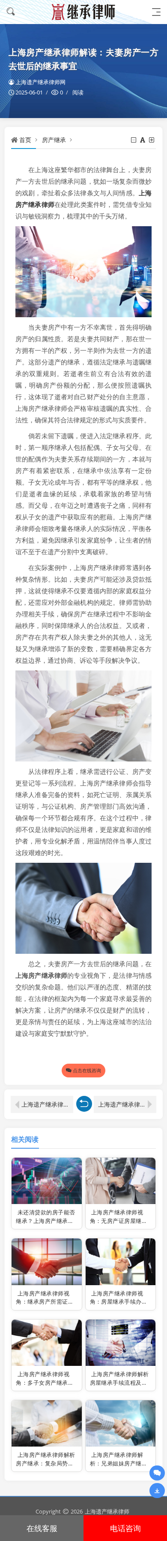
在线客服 (42, 1528)
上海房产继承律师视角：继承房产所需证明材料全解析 (45, 1301)
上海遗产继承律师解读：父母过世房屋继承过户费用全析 (127, 1104)
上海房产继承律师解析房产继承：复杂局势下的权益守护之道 (45, 1463)
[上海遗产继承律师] (83, 12)
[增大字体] (152, 140)
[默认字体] (143, 140)
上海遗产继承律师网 (40, 82)
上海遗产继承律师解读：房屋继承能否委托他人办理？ (47, 1104)
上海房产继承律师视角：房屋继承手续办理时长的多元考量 (119, 1301)
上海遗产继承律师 (107, 1511)
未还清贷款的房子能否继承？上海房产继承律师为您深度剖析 (45, 1220)
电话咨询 (125, 1528)
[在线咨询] (157, 1473)
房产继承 (54, 140)
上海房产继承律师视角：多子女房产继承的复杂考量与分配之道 (45, 1382)
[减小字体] (134, 140)
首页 (25, 140)
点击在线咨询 (87, 1070)
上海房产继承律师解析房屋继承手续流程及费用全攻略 (119, 1382)
